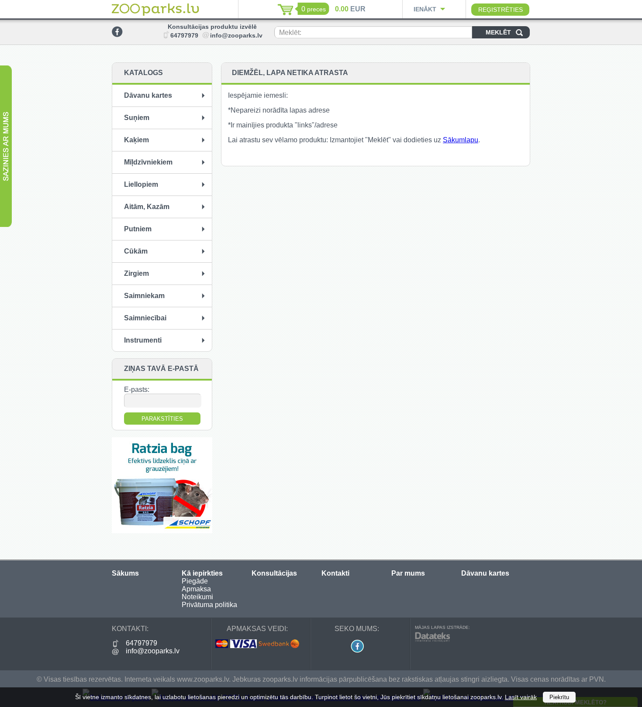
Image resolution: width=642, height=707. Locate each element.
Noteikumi (197, 597)
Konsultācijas (274, 573)
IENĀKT (425, 9)
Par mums (408, 573)
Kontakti (335, 573)
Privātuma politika (209, 604)
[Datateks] (432, 639)
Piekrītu (559, 697)
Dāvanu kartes (485, 573)
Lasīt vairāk (521, 696)
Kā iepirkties (202, 573)
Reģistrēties (500, 9)
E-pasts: (136, 389)
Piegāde (195, 581)
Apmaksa (196, 589)
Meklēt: (290, 32)
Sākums (125, 573)
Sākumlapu (460, 140)
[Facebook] (117, 34)
